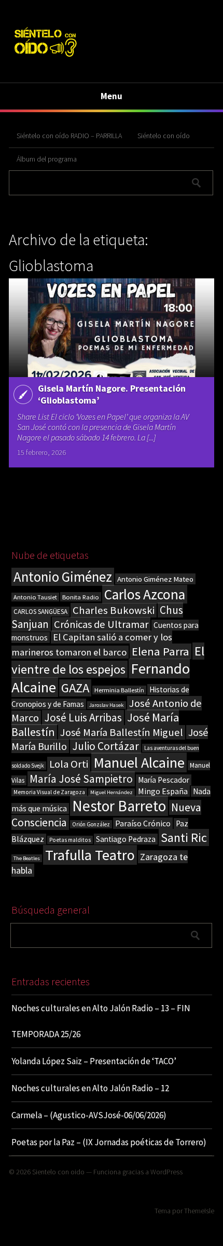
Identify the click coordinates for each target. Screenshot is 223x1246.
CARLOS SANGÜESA (40, 611)
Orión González (91, 824)
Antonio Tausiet (35, 597)
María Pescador (163, 780)
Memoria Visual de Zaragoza (49, 792)
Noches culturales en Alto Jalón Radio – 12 (90, 1088)
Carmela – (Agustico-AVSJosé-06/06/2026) (88, 1115)
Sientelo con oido (58, 1171)
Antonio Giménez (62, 576)
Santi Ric (184, 837)
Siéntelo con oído (163, 135)
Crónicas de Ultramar (101, 624)
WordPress (166, 1171)
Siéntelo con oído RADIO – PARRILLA (69, 135)
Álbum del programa (47, 159)
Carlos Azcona (144, 594)
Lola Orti (68, 764)
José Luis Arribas (83, 718)
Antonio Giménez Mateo (155, 579)
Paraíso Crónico (143, 823)
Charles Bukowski (114, 610)
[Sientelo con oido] (44, 58)
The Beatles (26, 858)
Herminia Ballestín (119, 690)
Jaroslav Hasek (106, 705)
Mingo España (163, 791)
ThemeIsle (199, 1210)
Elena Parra (160, 651)
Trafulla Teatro (90, 855)
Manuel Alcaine (139, 762)
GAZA (75, 688)
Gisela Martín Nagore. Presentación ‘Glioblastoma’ (112, 394)
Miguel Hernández (111, 792)
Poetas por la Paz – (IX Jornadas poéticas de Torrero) (108, 1142)
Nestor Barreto (119, 805)
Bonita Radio (80, 597)
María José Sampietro (81, 779)
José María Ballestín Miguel (121, 732)
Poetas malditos (70, 839)
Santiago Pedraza (126, 839)
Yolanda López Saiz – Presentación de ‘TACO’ (93, 1061)
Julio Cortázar (105, 746)
